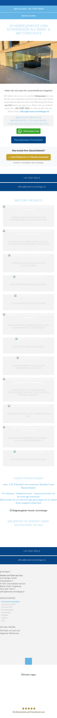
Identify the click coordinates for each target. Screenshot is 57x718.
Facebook (2, 639)
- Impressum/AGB (7, 605)
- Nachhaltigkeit (7, 610)
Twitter (8, 639)
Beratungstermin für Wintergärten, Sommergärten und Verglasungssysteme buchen (28, 121)
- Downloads (5, 613)
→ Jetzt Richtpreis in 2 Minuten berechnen (28, 157)
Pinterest (8, 644)
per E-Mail (38, 500)
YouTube (2, 644)
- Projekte (4, 615)
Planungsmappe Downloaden (28, 140)
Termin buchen (28, 16)
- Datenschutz (6, 607)
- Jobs (2, 621)
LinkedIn (14, 639)
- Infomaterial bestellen (10, 602)
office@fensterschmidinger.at (12, 592)
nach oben (28, 661)
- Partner (3, 618)
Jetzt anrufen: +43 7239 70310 (29, 9)
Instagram (14, 644)
